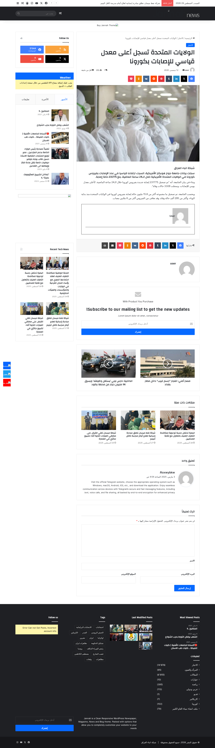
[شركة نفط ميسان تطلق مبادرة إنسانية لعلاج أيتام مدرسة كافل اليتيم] (138, 420)
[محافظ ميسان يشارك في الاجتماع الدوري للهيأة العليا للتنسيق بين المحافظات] (116, 637)
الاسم (192, 560)
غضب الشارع (98, 654)
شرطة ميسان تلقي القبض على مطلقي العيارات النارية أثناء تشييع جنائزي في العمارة (100, 436)
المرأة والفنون (191, 670)
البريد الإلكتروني (188, 574)
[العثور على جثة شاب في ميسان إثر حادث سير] (131, 637)
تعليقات (25, 99)
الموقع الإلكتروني (128, 574)
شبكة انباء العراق (148, 742)
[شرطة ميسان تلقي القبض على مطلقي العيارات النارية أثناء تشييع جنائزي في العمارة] (98, 420)
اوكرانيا (100, 638)
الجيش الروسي (97, 632)
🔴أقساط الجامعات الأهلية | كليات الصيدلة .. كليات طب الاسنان (35, 137)
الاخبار (180, 38)
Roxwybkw (167, 472)
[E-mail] (189, 232)
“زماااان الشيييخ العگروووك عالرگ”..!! (36, 176)
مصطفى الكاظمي (81, 654)
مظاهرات (99, 659)
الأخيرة (45, 99)
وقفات (89, 659)
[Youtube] (7, 382)
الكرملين (74, 632)
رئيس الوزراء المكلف (95, 648)
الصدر (84, 632)
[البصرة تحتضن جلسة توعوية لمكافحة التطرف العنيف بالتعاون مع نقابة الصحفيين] (177, 420)
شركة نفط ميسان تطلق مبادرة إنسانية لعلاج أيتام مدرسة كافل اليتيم (140, 436)
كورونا (195, 704)
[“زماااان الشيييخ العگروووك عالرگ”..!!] (60, 179)
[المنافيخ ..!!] (60, 115)
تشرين (82, 638)
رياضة (195, 684)
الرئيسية (189, 38)
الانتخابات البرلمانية (83, 627)
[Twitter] (7, 374)
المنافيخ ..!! (44, 111)
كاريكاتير (194, 699)
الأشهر (64, 99)
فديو (196, 694)
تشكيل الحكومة (97, 643)
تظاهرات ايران (81, 643)
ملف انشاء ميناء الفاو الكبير (185, 708)
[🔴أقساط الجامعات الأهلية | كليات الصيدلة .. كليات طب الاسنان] (60, 138)
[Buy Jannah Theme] (107, 25)
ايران (91, 638)
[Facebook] (7, 365)
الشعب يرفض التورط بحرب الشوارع (53, 125)
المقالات (194, 674)
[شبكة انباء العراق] (176, 13)
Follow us (53, 617)
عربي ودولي (192, 689)
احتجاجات (99, 627)
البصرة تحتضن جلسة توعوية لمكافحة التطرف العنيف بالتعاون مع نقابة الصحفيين (177, 436)
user (187, 70)
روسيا (80, 648)
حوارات (194, 679)
